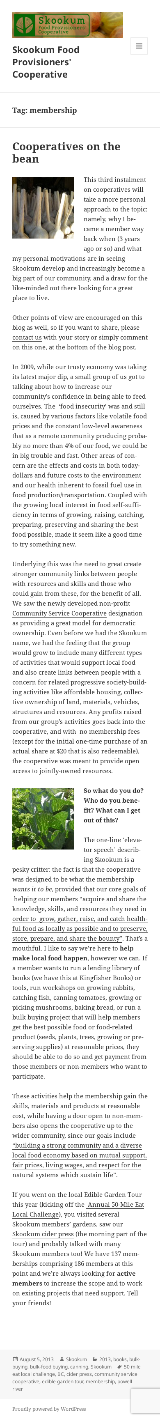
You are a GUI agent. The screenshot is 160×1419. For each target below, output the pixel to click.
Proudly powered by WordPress (49, 1408)
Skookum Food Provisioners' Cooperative (46, 61)
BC (60, 1374)
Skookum (76, 1359)
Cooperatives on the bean (66, 152)
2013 (105, 1359)
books (120, 1359)
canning (79, 1366)
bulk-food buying (49, 1366)
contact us (27, 337)
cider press (79, 1374)
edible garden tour (62, 1381)
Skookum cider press (43, 1234)
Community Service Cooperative (59, 613)
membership (100, 1381)
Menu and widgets (139, 54)
